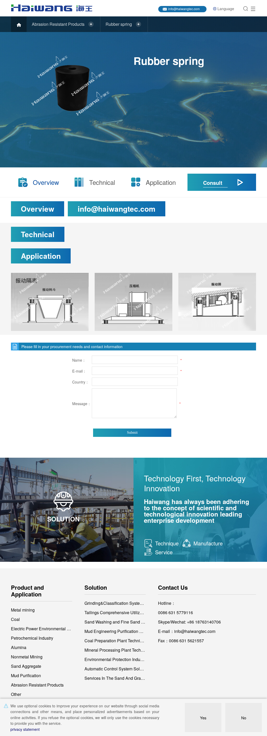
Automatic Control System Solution (115, 669)
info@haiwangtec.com (184, 9)
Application (159, 182)
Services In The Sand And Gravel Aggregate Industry (115, 678)
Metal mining (23, 610)
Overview (46, 182)
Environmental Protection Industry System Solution (115, 659)
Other (16, 694)
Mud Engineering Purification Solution (115, 631)
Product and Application (27, 590)
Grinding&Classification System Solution (115, 603)
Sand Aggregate (26, 666)
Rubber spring (119, 24)
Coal (15, 619)
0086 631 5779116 (175, 612)
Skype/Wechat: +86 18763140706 (189, 622)
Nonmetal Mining (27, 657)
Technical (102, 182)
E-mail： (79, 371)
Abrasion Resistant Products (58, 24)
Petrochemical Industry (32, 638)
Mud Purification (26, 675)
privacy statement (25, 729)
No (243, 717)
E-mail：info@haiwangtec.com (186, 631)
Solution (95, 587)
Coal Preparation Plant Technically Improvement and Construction (115, 641)
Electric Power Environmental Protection (41, 629)
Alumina (18, 647)
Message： (81, 403)
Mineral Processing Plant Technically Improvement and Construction (115, 650)
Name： (79, 360)
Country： (80, 382)
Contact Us (173, 587)
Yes (203, 717)
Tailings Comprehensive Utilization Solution (115, 612)
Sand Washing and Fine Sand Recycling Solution (115, 622)
